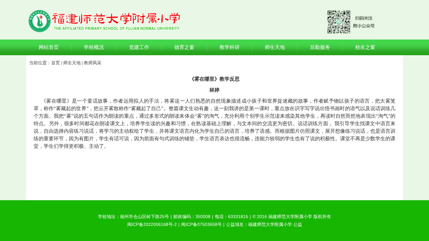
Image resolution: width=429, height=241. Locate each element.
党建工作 (139, 47)
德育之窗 (184, 47)
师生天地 (275, 47)
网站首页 (49, 47)
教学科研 (230, 47)
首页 (55, 62)
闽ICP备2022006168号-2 (152, 224)
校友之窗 (365, 47)
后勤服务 (320, 47)
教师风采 (92, 62)
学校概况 (94, 47)
